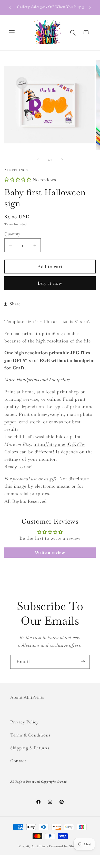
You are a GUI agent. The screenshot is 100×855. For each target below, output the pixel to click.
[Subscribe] (82, 662)
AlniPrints (39, 846)
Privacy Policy (24, 722)
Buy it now (50, 283)
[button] (11, 32)
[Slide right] (62, 159)
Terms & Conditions (30, 735)
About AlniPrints (27, 697)
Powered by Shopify (65, 846)
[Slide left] (38, 159)
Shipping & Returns (29, 748)
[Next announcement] (90, 7)
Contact (18, 760)
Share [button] (15, 304)
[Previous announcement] (10, 7)
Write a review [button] (50, 552)
